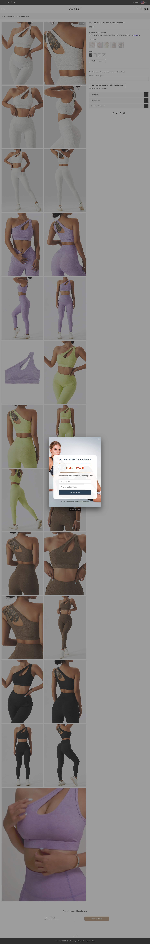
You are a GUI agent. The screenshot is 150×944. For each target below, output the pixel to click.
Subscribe (75, 492)
